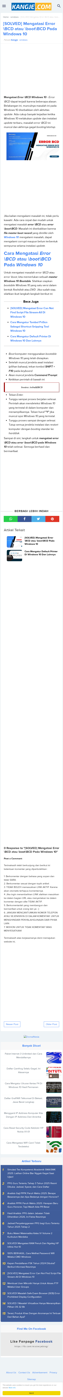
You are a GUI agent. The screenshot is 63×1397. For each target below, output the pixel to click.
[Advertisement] (31, 69)
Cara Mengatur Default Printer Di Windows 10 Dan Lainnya (30, 338)
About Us (11, 1372)
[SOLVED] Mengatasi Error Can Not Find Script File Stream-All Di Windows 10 (32, 312)
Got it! (31, 1393)
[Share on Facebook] (25, 519)
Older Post (51, 1024)
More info (12, 1387)
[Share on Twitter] (38, 519)
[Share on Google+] (52, 519)
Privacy (53, 1372)
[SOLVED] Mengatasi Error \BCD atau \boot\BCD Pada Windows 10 (30, 29)
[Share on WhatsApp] (11, 519)
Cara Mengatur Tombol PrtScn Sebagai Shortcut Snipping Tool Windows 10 (29, 326)
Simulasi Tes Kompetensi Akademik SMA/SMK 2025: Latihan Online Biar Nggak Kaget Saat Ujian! (31, 1173)
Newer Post (12, 1024)
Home (6, 17)
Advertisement (39, 1372)
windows (14, 17)
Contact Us (24, 1372)
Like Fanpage (31, 1343)
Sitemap (31, 1379)
